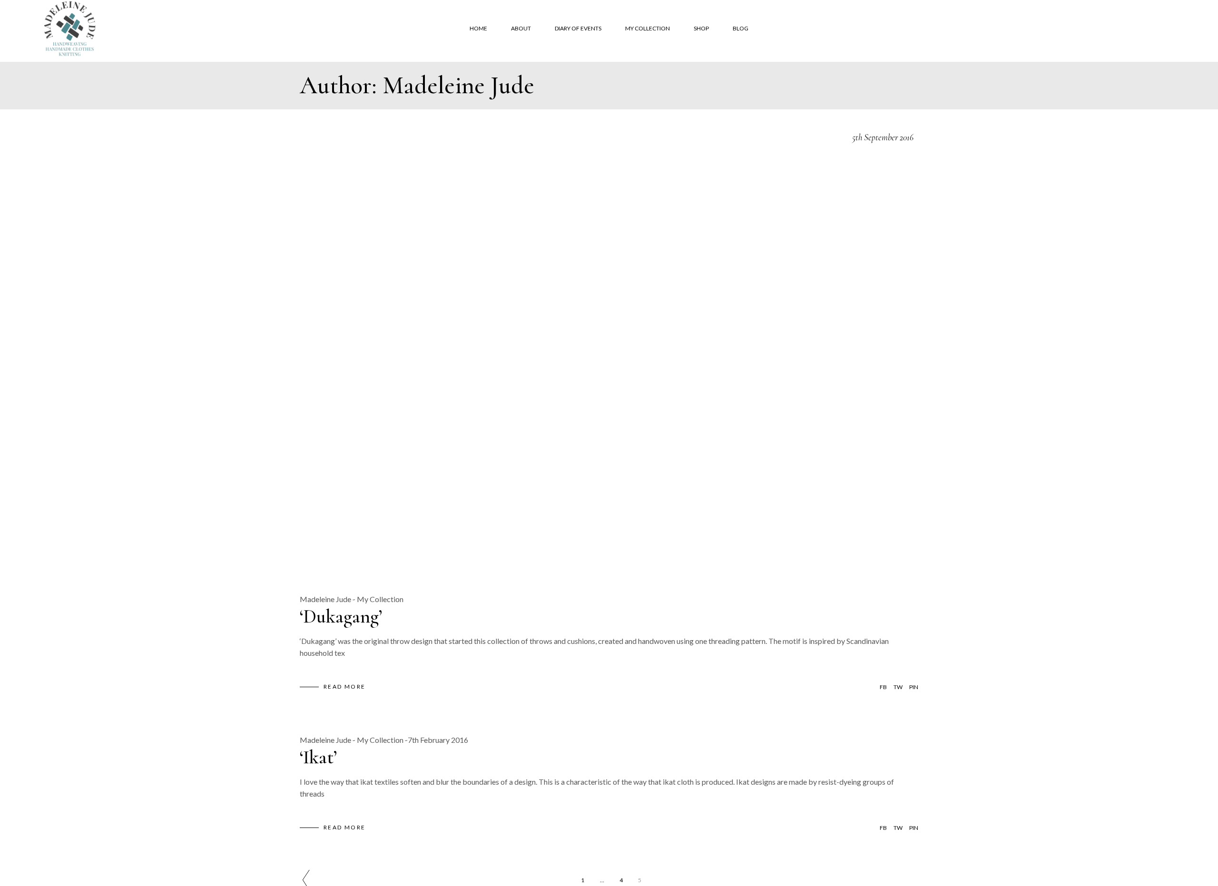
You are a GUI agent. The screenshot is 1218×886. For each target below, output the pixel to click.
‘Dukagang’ (341, 616)
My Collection (380, 599)
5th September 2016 (883, 137)
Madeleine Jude (325, 599)
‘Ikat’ (318, 757)
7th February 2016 (438, 739)
